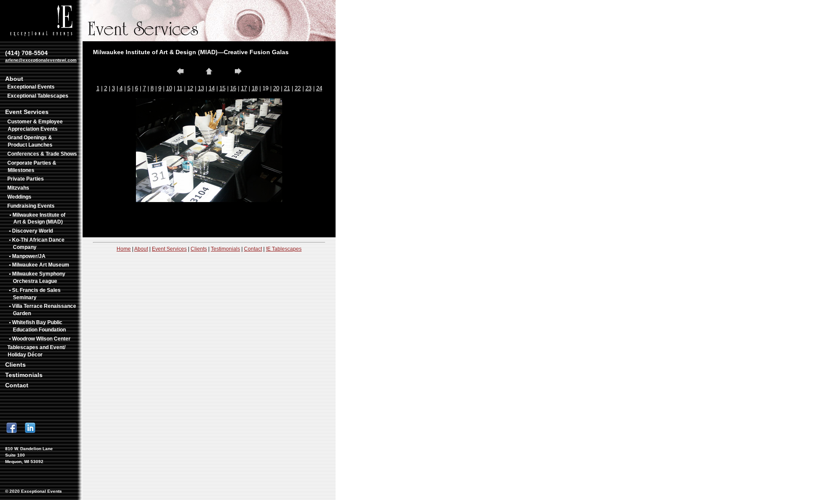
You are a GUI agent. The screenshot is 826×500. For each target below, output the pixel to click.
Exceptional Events (31, 87)
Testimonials (24, 374)
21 (287, 88)
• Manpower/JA (27, 256)
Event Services (27, 111)
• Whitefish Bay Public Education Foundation (37, 326)
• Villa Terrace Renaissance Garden (42, 309)
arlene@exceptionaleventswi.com (41, 60)
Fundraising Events (31, 206)
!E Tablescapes (284, 249)
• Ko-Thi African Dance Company (37, 243)
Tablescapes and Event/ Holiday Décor (36, 351)
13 (201, 88)
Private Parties (25, 179)
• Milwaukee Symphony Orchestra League (37, 277)
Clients (15, 364)
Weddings (19, 197)
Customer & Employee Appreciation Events (35, 125)
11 (179, 88)
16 (233, 88)
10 (169, 88)
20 (276, 88)
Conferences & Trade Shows (42, 154)
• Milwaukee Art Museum (39, 265)
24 (319, 88)
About (14, 78)
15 (222, 88)
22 (298, 88)
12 (190, 88)
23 (308, 88)
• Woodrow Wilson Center (40, 339)
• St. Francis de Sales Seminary (35, 294)
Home (124, 249)
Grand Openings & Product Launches (29, 141)
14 (212, 88)
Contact (16, 385)
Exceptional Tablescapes (37, 96)
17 (244, 88)
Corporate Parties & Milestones (31, 166)
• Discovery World (31, 231)
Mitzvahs (18, 188)
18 (255, 88)
